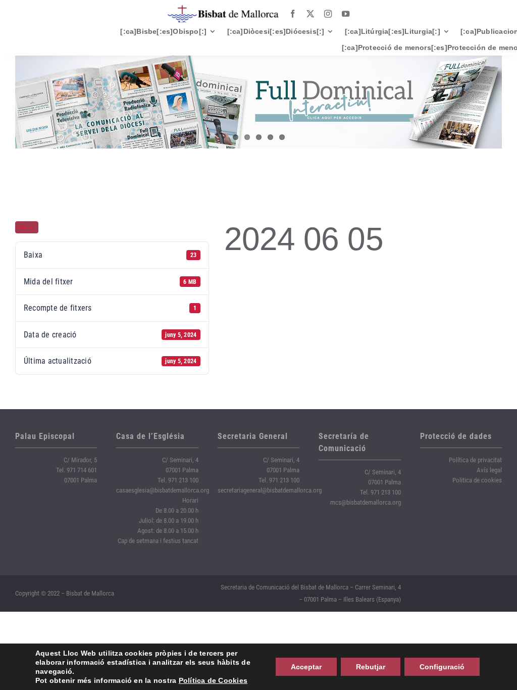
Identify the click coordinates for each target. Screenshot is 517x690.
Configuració (442, 667)
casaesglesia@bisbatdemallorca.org (162, 490)
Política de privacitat (475, 460)
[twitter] (310, 14)
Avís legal (489, 470)
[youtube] (345, 14)
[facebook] (292, 14)
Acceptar (306, 667)
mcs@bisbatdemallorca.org (365, 502)
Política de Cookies (213, 680)
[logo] (223, 9)
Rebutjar (370, 667)
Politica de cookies (477, 480)
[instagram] (328, 14)
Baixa (27, 227)
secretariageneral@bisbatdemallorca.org (270, 490)
